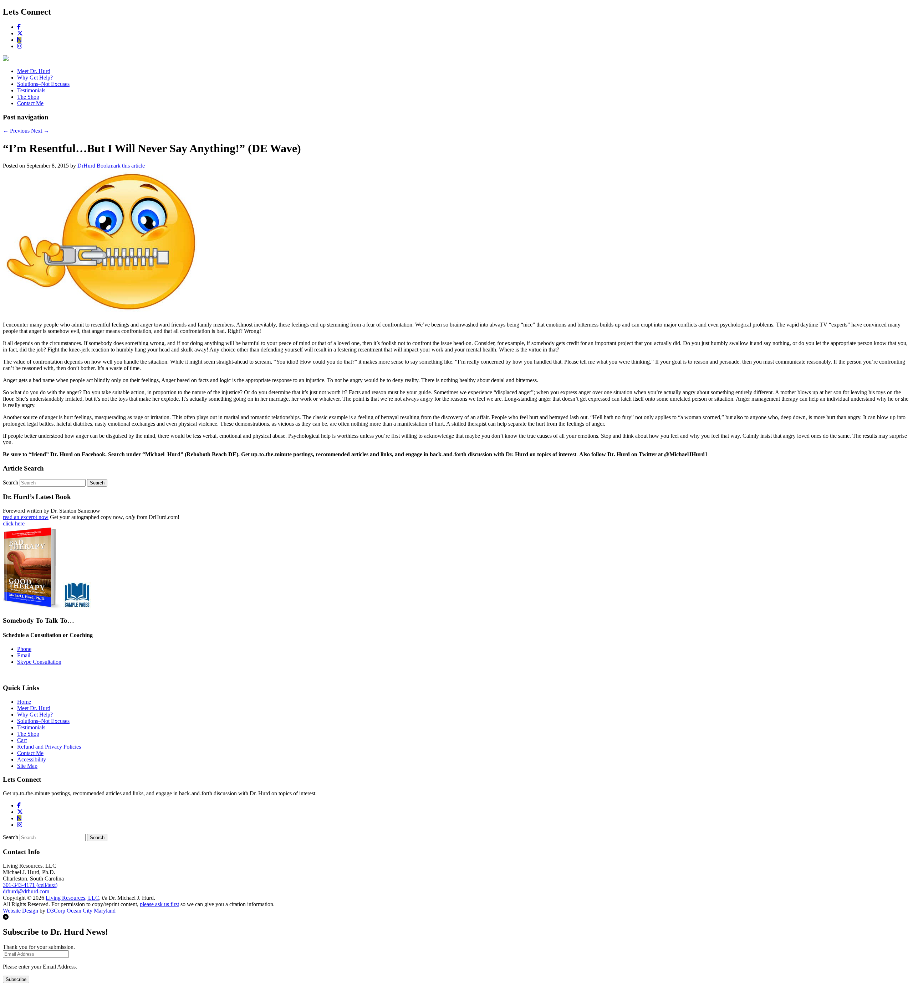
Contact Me (30, 103)
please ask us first (159, 904)
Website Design (20, 911)
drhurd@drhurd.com (26, 891)
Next (40, 131)
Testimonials (31, 90)
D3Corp (56, 911)
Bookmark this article (121, 166)
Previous (16, 131)
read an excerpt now (26, 517)
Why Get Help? (35, 78)
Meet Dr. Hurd (33, 71)
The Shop (28, 97)
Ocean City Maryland (91, 911)
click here (14, 523)
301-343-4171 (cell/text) (30, 885)
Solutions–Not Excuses (43, 84)
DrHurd (86, 166)
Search (10, 482)
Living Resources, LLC (72, 898)
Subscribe (16, 979)
